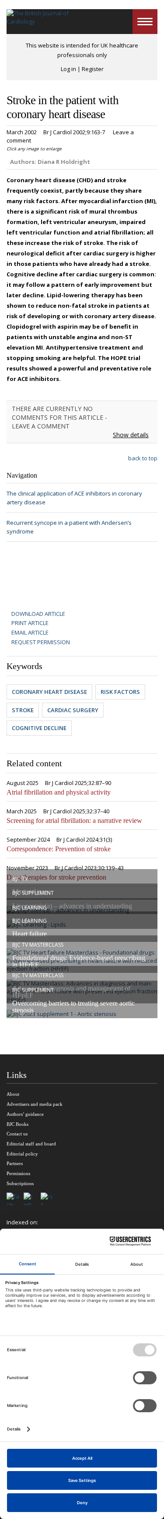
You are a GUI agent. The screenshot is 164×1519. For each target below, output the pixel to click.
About (13, 1094)
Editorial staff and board (31, 1143)
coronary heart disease (49, 692)
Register (93, 69)
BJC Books (17, 1124)
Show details (131, 435)
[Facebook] (15, 1199)
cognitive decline (39, 728)
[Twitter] (32, 1199)
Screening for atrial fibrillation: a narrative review (74, 820)
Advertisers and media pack (35, 1104)
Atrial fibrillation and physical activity (59, 792)
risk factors (120, 692)
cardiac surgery (72, 710)
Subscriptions (20, 1183)
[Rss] (49, 1199)
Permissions (18, 1173)
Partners (15, 1163)
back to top (142, 458)
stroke (23, 710)
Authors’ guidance (25, 1114)
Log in (68, 69)
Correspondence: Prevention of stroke (59, 849)
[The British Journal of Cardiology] (38, 21)
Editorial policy (22, 1153)
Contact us (17, 1133)
